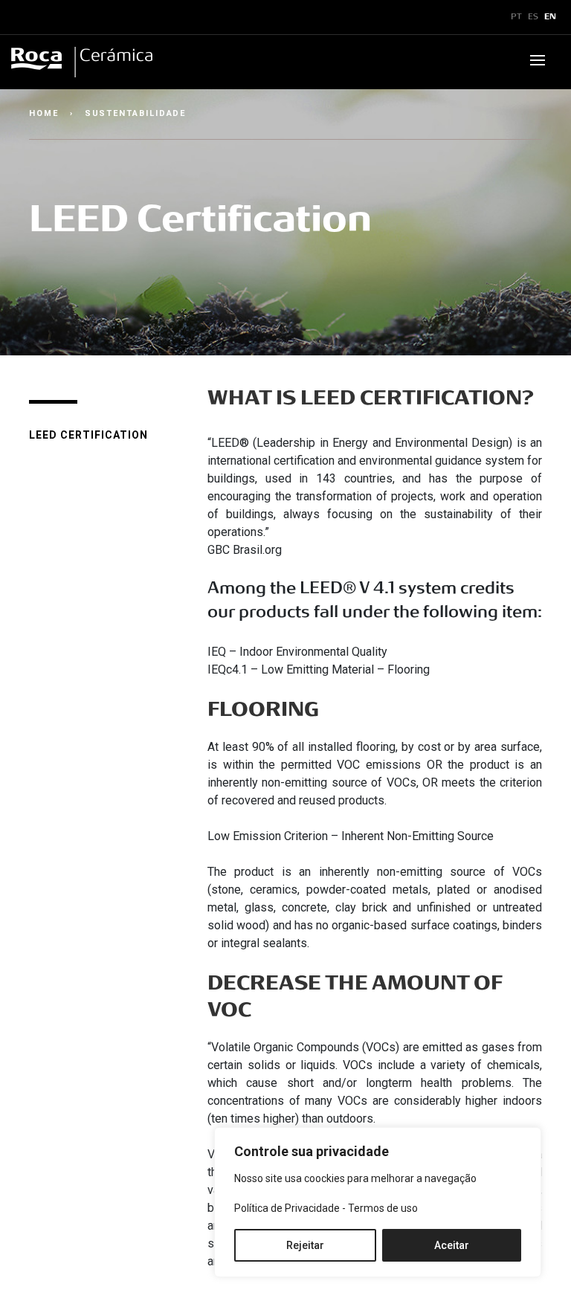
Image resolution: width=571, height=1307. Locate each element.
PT (516, 17)
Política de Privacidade (287, 1208)
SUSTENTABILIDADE (136, 113)
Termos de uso (383, 1208)
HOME (44, 113)
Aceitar (451, 1245)
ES (533, 17)
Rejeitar (305, 1245)
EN (550, 17)
